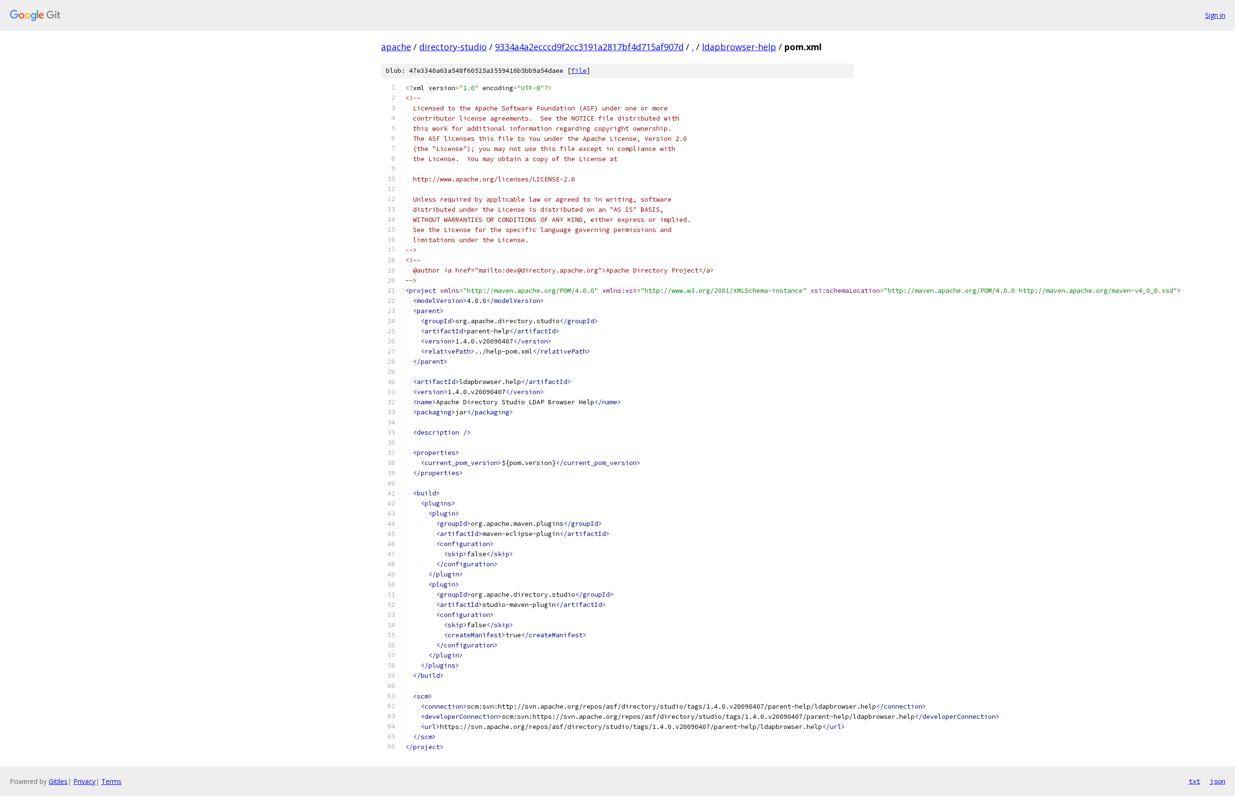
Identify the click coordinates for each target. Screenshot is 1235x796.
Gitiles (58, 781)
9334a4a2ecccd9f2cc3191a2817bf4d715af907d (589, 47)
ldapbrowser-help (739, 47)
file (579, 71)
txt (1194, 781)
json (1217, 781)
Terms (111, 781)
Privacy (84, 781)
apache (396, 47)
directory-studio (453, 47)
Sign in (1215, 15)
